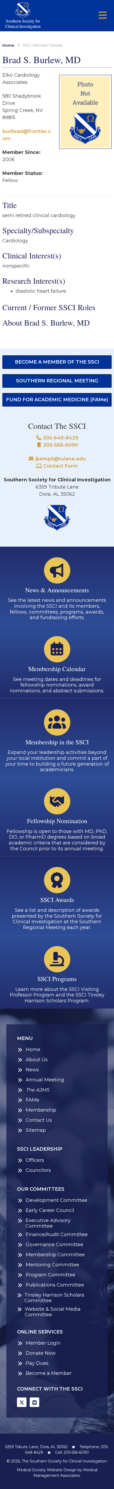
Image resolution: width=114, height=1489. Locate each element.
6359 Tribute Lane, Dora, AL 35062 (36, 1446)
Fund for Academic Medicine (57, 400)
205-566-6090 (60, 445)
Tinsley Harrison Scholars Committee (54, 1298)
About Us (37, 1060)
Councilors (38, 1170)
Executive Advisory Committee (48, 1223)
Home (8, 45)
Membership (41, 1110)
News (32, 1070)
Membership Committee (55, 1255)
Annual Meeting (45, 1080)
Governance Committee (54, 1245)
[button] (103, 15)
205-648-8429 (60, 438)
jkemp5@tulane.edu (60, 459)
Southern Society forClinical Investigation (23, 23)
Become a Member (49, 1373)
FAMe (32, 1100)
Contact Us (39, 1120)
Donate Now (41, 1353)
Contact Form (60, 466)
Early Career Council (50, 1210)
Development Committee (56, 1200)
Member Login (43, 1343)
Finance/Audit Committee (57, 1234)
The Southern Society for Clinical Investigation (64, 1461)
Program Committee (50, 1275)
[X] (22, 1402)
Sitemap (36, 1130)
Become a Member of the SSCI (57, 362)
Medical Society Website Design (47, 1470)
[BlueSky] (34, 1402)
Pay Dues (37, 1363)
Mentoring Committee (52, 1265)
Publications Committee (55, 1285)
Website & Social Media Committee (53, 1312)
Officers (35, 1160)
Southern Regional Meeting (57, 381)
